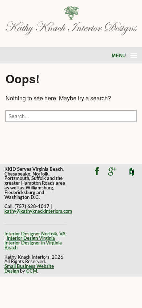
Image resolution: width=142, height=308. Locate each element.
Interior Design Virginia (31, 238)
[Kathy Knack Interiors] (71, 20)
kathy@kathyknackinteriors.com (38, 211)
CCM (31, 271)
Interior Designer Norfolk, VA (35, 234)
